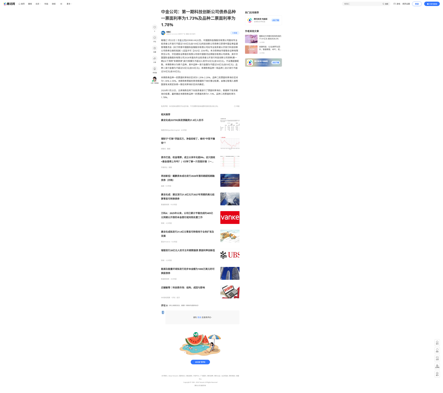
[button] (275, 20)
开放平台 (196, 376)
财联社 (163, 149)
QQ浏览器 (225, 376)
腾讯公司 (197, 386)
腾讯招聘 (210, 376)
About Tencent (173, 376)
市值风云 (164, 167)
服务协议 (182, 376)
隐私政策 (189, 376)
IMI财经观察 (165, 297)
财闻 (162, 223)
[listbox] (200, 205)
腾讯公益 (217, 376)
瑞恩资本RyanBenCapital (170, 130)
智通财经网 (165, 204)
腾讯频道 (232, 376)
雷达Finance (165, 242)
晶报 (162, 186)
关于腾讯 (164, 376)
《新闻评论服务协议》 (192, 305)
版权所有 (203, 386)
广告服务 (203, 376)
